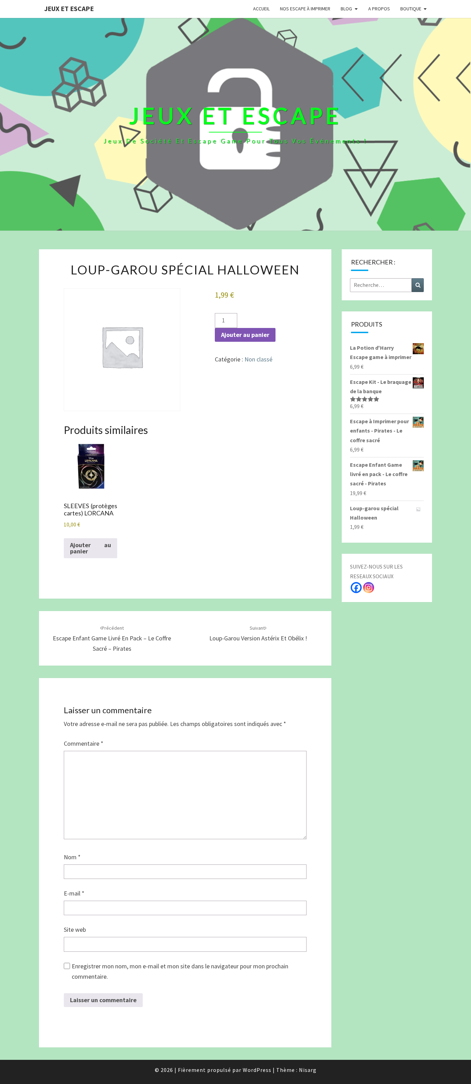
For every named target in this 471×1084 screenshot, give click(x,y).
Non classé (258, 359)
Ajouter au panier (245, 335)
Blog (346, 9)
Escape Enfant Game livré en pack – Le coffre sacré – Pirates (112, 638)
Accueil (261, 9)
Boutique (410, 9)
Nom (72, 857)
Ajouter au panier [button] (90, 548)
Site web (75, 929)
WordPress (257, 1069)
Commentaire (83, 743)
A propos (379, 9)
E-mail (74, 893)
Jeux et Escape (69, 8)
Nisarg (308, 1069)
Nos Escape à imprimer (305, 9)
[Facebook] (356, 587)
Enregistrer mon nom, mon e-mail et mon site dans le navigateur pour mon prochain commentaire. (180, 971)
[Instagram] (368, 587)
